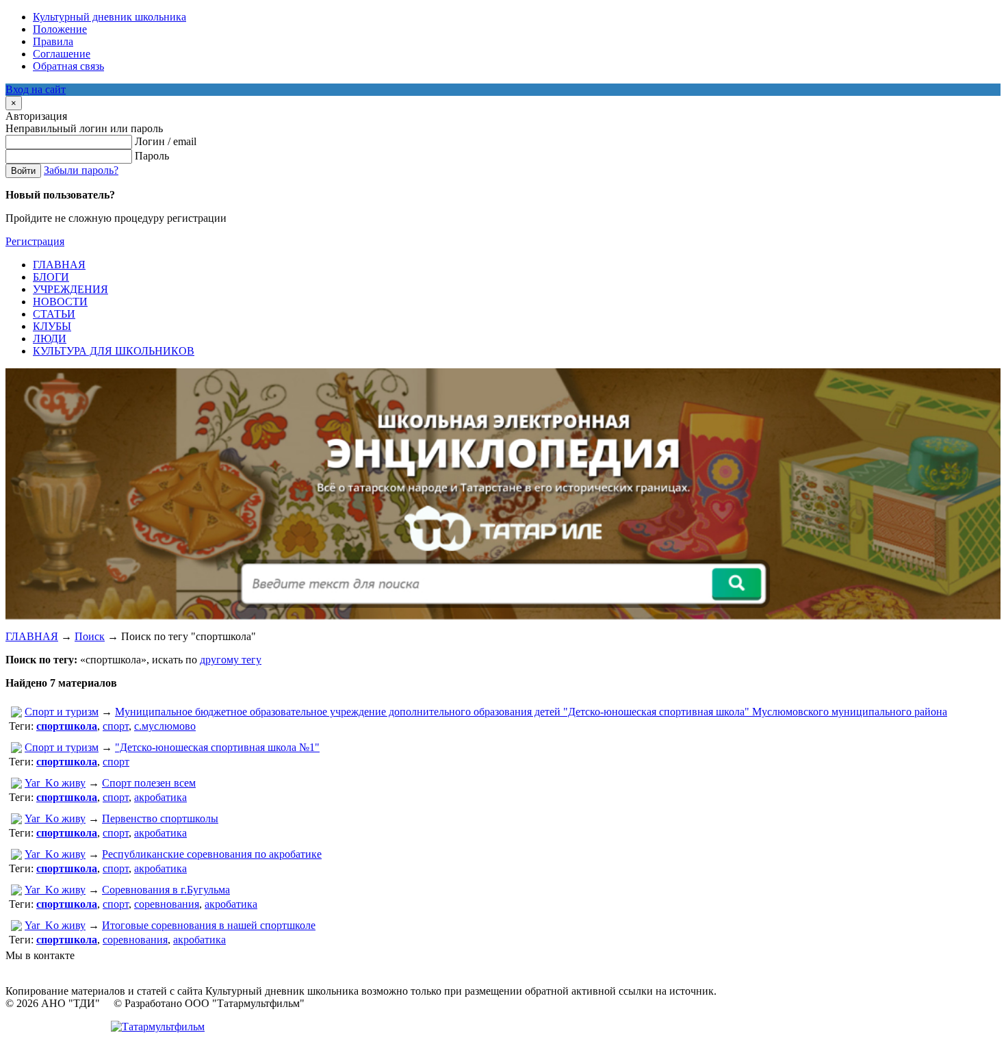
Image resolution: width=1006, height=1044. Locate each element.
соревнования (166, 904)
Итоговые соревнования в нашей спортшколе (208, 925)
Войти (23, 171)
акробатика (160, 797)
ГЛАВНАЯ (31, 636)
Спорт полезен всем (149, 783)
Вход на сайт (35, 89)
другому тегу (230, 659)
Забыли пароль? (81, 170)
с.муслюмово (165, 726)
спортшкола (66, 726)
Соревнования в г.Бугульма (166, 889)
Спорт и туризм (62, 711)
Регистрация (34, 241)
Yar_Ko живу (55, 783)
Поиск (90, 636)
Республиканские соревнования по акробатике (212, 854)
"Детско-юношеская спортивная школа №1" (217, 747)
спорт (116, 726)
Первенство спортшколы (160, 818)
